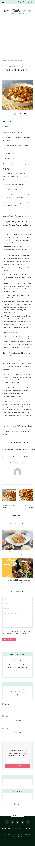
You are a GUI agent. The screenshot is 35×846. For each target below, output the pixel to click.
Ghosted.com (17, 836)
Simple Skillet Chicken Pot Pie (17, 453)
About (10, 828)
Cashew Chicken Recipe (8, 506)
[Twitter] (12, 822)
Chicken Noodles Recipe (17, 552)
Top (18, 842)
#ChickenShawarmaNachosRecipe (17, 442)
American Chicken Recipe (17, 66)
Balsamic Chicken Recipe (17, 524)
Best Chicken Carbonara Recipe (17, 446)
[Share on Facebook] (10, 114)
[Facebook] (7, 822)
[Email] (25, 114)
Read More (17, 674)
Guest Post (28, 828)
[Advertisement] (17, 39)
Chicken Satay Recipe (28, 506)
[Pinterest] (20, 114)
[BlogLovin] (28, 822)
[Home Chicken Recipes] (17, 11)
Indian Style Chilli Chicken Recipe (17, 580)
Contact (18, 828)
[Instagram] (17, 822)
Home (4, 60)
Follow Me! (18, 815)
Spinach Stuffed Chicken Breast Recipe (17, 457)
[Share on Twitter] (15, 114)
